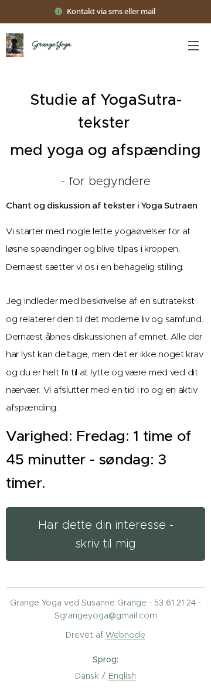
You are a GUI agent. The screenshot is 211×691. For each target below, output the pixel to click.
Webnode (125, 635)
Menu (193, 45)
